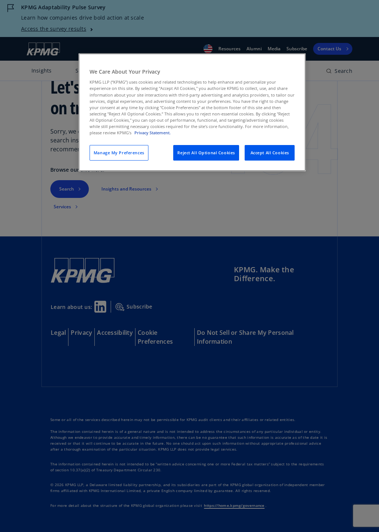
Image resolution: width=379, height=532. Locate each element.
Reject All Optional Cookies (206, 152)
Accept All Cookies (270, 152)
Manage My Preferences (119, 152)
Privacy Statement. (152, 132)
